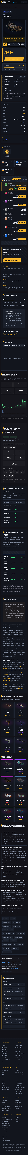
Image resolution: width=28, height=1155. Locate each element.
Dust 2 (3, 1085)
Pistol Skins (4, 1049)
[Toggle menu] (8, 2)
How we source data (7, 971)
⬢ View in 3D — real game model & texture (14, 39)
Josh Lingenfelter (14, 968)
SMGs (3, 1074)
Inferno (3, 1083)
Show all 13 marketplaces (14, 243)
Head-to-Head (18, 1106)
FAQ (3, 1138)
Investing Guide (7, 952)
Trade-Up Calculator (8, 929)
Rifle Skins (4, 1047)
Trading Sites (18, 1064)
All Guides (4, 1117)
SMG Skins (4, 1055)
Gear (3, 1104)
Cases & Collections (6, 1059)
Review (13, 185)
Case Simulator (20, 933)
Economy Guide (5, 1123)
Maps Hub (4, 1079)
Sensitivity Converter (20, 1076)
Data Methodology (6, 1140)
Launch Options (18, 1091)
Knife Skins (4, 1051)
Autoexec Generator (19, 1089)
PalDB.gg (17, 1119)
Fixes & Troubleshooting (7, 1119)
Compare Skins (6, 922)
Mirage (3, 1081)
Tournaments (18, 1104)
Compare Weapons (7, 944)
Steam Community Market (19, 961)
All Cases (5, 940)
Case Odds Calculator (8, 933)
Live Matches (18, 1102)
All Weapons (13, 940)
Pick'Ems (17, 1108)
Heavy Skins (4, 1057)
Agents (3, 1064)
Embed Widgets (18, 1093)
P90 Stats (5, 918)
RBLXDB (17, 1117)
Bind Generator (18, 1083)
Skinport (8, 962)
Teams (3, 1102)
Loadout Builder (18, 937)
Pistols (3, 1076)
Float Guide (10, 670)
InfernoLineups (5, 1089)
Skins (6, 7)
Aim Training (5, 1121)
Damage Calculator (18, 944)
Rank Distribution (6, 1125)
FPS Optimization (6, 1134)
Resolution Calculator (20, 1087)
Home (2, 7)
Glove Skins (4, 1053)
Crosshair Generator (20, 1079)
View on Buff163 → (14, 59)
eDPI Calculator (18, 1085)
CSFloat (12, 962)
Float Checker (16, 922)
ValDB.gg (17, 1121)
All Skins (13, 918)
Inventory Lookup (7, 937)
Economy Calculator (19, 1074)
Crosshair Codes (19, 1081)
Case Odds (17, 1055)
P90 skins (20, 688)
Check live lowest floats (10, 334)
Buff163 (4, 962)
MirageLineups (5, 1087)
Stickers (4, 1061)
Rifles (3, 1072)
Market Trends (6, 680)
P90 (10, 7)
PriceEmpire (10, 961)
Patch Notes (4, 1136)
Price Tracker (6, 678)
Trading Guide (15, 948)
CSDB (4, 2)
